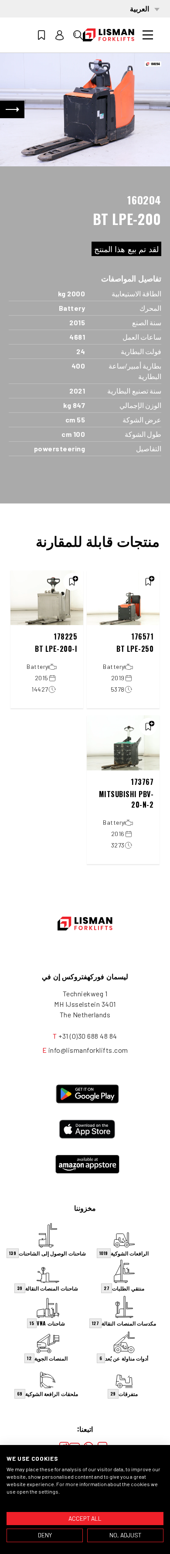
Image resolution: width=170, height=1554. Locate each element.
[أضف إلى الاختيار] (148, 582)
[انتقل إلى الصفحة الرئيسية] (108, 35)
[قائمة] (148, 35)
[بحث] (78, 35)
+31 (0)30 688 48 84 (87, 1036)
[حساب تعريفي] (60, 35)
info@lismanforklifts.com (88, 1050)
